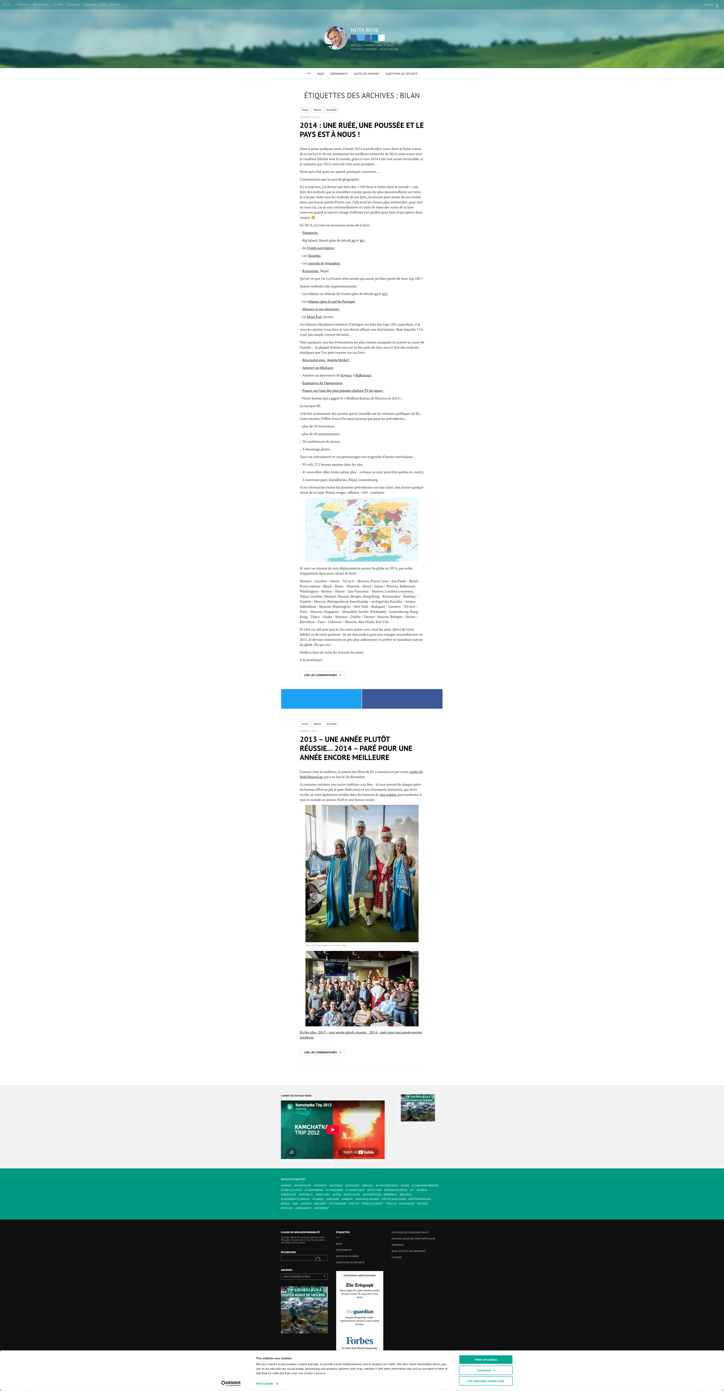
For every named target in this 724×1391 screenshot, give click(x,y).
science (307, 1203)
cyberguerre (335, 1190)
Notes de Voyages (366, 73)
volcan (391, 1203)
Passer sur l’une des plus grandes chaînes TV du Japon (342, 390)
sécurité (321, 1203)
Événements (338, 73)
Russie (286, 1203)
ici (353, 240)
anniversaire (303, 1185)
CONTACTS (115, 4)
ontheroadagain (420, 1199)
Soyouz (346, 375)
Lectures (58, 4)
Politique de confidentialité (410, 1232)
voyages (287, 1208)
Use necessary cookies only (486, 1381)
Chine (406, 1185)
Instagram (368, 38)
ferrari (422, 1190)
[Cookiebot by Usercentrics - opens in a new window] (231, 1383)
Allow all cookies (486, 1359)
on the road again (394, 1199)
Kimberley (391, 1194)
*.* (309, 73)
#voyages (332, 109)
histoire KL (306, 1194)
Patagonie (310, 232)
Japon (337, 1194)
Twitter (361, 38)
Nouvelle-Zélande (368, 1199)
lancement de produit (296, 1199)
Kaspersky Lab (372, 1194)
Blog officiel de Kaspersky (409, 1251)
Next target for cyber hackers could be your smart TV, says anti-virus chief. (359, 1294)
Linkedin (375, 38)
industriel (323, 1194)
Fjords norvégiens (320, 248)
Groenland (289, 1194)
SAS (296, 1203)
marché (348, 1199)
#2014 (305, 109)
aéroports (353, 1185)
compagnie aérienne (425, 1185)
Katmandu (310, 271)
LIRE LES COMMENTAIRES (322, 675)
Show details (264, 1383)
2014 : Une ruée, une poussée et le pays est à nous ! (362, 129)
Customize (484, 1370)
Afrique (287, 1185)
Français (708, 4)
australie (337, 1185)
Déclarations (41, 4)
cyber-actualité (292, 1190)
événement (322, 1208)
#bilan (317, 109)
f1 (413, 1190)
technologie (338, 1203)
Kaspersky (398, 1245)
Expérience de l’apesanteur (322, 383)
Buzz (320, 73)
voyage (423, 1203)
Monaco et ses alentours (320, 309)
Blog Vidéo (73, 4)
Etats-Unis (375, 1190)
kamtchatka (352, 1194)
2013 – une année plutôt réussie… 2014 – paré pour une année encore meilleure (356, 748)
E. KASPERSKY (22, 4)
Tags (103, 4)
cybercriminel (314, 1190)
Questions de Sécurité (401, 73)
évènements (304, 1208)
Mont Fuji (314, 316)
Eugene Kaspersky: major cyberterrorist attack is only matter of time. (359, 1321)
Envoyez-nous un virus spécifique (413, 1238)
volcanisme (407, 1203)
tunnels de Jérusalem (324, 263)
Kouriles (314, 255)
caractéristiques (387, 1185)
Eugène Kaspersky (396, 1190)
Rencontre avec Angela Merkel (325, 360)
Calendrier (90, 4)
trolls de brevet (373, 1203)
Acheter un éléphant (317, 367)
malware (333, 1199)
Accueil (7, 4)
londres (319, 1199)
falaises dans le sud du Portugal (331, 301)
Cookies (397, 1257)
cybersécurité (356, 1190)
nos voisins (388, 794)
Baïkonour (363, 375)
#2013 (305, 723)
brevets (368, 1185)
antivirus (321, 1185)
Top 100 (354, 1203)
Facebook (354, 38)
